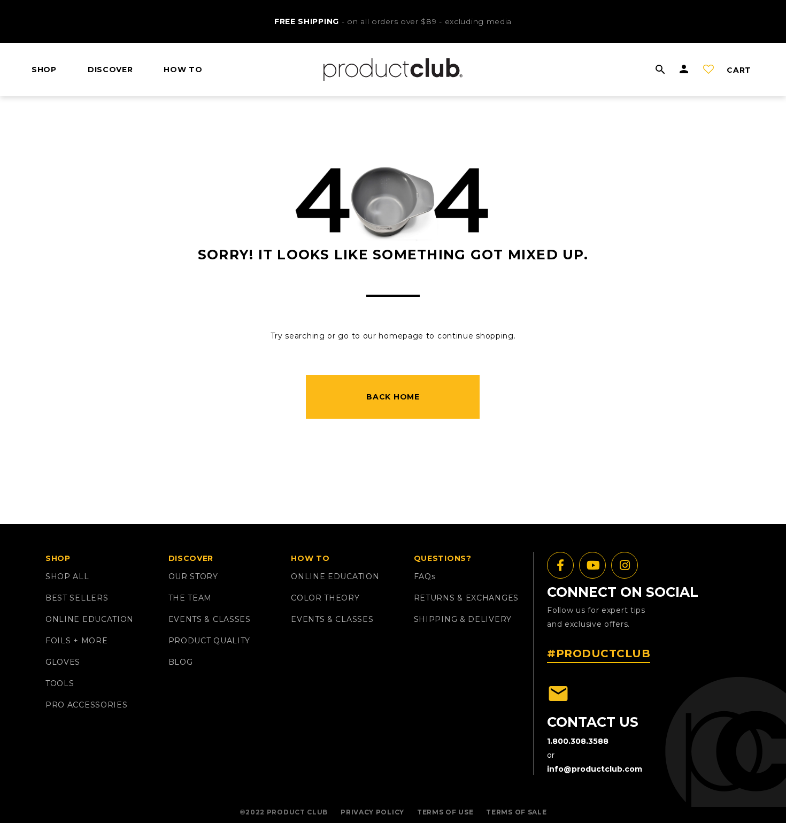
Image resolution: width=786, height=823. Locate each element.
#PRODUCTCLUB (598, 653)
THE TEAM (190, 598)
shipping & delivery (463, 619)
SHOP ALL (67, 576)
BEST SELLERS (76, 598)
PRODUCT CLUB (297, 812)
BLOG (180, 662)
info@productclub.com (594, 769)
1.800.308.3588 (577, 741)
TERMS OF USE (445, 812)
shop (44, 69)
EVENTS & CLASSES (209, 619)
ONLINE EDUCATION (89, 619)
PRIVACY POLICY (372, 812)
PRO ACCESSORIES (86, 705)
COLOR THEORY (325, 598)
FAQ (425, 576)
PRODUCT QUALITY (209, 640)
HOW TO (183, 69)
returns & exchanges (466, 598)
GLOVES (62, 662)
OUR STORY (193, 576)
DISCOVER (110, 69)
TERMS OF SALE (516, 812)
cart (739, 70)
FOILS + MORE (76, 640)
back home (392, 397)
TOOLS (59, 683)
